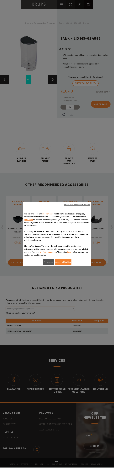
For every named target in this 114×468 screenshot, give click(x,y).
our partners (47, 214)
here (69, 252)
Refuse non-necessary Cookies (77, 204)
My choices (48, 262)
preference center (48, 252)
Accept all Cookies (63, 262)
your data (28, 220)
